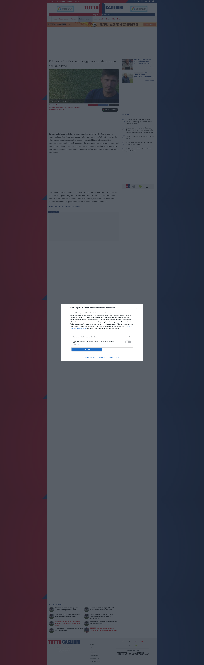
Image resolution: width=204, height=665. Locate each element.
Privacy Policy (114, 357)
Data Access (102, 357)
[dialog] (102, 332)
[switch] (128, 342)
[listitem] (102, 337)
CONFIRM (87, 349)
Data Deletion (90, 357)
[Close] (139, 308)
